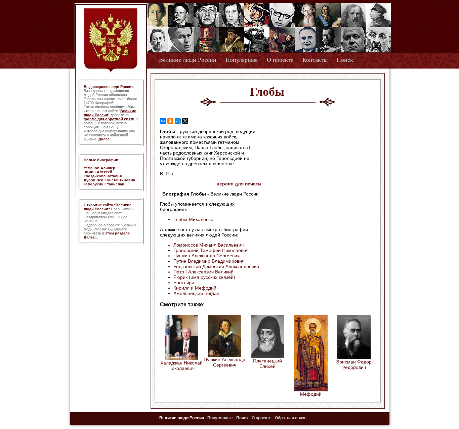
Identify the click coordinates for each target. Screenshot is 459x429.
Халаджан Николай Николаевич (181, 365)
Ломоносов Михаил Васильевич (208, 245)
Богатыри (183, 282)
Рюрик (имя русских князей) (204, 277)
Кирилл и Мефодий (194, 288)
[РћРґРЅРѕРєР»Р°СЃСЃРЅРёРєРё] (170, 121)
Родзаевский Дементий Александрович (216, 266)
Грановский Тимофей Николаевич (210, 250)
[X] (185, 121)
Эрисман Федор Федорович (354, 364)
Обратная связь (290, 418)
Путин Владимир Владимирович (208, 261)
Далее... (105, 139)
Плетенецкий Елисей (267, 363)
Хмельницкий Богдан (196, 293)
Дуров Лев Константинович (109, 180)
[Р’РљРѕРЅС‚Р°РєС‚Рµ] (163, 121)
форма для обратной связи (109, 119)
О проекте (280, 59)
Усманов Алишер (99, 168)
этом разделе (117, 233)
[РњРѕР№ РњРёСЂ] (178, 121)
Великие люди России (187, 59)
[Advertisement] (318, 172)
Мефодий (311, 394)
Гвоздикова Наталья (103, 176)
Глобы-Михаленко (193, 219)
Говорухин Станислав (104, 184)
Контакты (315, 59)
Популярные (241, 59)
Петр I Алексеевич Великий (203, 271)
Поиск (345, 59)
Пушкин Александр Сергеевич (206, 255)
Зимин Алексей (98, 172)
